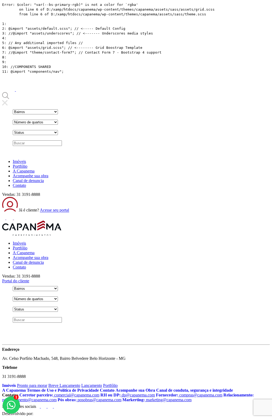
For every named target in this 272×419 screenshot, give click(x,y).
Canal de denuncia (28, 180)
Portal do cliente (15, 281)
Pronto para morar (32, 385)
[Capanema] (31, 234)
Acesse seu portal (54, 210)
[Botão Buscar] (5, 97)
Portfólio (20, 166)
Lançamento (91, 385)
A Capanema (24, 171)
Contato (19, 185)
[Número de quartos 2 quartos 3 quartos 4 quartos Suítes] (35, 122)
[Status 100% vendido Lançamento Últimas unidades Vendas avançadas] (35, 132)
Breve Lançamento (64, 385)
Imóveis (19, 161)
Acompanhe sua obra (30, 176)
